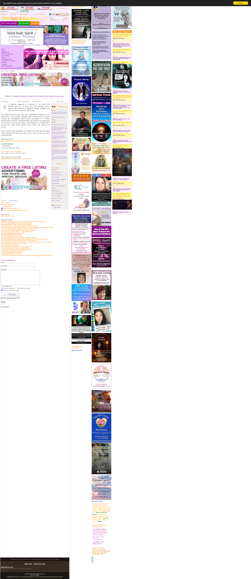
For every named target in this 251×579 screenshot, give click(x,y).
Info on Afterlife (55, 177)
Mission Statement (36, 575)
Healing (94, 551)
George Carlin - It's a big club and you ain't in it (13, 251)
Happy (53, 119)
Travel (100, 519)
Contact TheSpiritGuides (57, 193)
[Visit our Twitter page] (53, 15)
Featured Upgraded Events (97, 526)
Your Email (4, 266)
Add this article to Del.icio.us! (10, 208)
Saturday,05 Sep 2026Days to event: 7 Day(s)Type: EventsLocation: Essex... (98, 542)
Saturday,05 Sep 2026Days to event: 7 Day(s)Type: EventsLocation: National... (100, 530)
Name (2, 262)
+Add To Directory (40, 14)
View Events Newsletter (9, 23)
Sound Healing (106, 517)
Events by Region (5, 55)
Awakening (95, 550)
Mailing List (54, 169)
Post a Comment (5, 151)
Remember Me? (7, 286)
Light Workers (96, 553)
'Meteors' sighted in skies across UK (10, 245)
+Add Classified (24, 14)
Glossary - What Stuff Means (58, 185)
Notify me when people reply (11, 290)
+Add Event (3, 14)
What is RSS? (57, 207)
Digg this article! (7, 206)
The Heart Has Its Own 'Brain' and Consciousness (14, 243)
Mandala (53, 122)
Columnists (4, 64)
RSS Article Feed (58, 205)
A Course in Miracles (97, 505)
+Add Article (13, 14)
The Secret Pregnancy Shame (58, 124)
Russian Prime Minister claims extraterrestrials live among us (16, 224)
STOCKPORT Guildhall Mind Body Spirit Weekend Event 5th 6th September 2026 (122, 36)
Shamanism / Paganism (97, 517)
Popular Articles (98, 548)
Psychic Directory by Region (8, 60)
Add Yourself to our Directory (79, 41)
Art (100, 506)
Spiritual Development (97, 518)
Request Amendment (8, 204)
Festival (100, 509)
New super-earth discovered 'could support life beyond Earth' (16, 249)
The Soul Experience (118, 134)
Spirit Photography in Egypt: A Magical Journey (120, 146)
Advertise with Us (44, 575)
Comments (4, 269)
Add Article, (75, 40)
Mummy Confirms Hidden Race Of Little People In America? (16, 223)
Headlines (12, 71)
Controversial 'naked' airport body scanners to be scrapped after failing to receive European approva (26, 255)
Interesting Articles (105, 551)
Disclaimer (57, 575)
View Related (59, 164)
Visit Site (114, 42)
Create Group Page (56, 172)
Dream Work (95, 509)
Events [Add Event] (99, 504)
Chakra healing (100, 508)
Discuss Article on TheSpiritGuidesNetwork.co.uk (15, 210)
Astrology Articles (100, 549)
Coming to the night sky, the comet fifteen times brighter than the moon (19, 237)
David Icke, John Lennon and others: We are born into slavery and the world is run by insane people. (26, 242)
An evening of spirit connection (120, 62)
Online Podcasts (76, 7)
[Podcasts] (62, 15)
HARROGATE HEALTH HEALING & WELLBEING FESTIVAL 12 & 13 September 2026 (122, 97)
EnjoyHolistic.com (55, 190)
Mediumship (103, 553)
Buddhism (105, 507)
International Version (77, 346)
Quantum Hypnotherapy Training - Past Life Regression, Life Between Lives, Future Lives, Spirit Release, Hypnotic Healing (122, 196)
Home (2, 48)
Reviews (3, 57)
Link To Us (51, 575)
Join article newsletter (9, 288)
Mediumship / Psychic (97, 511)
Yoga (99, 521)
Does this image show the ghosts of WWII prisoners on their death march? (20, 240)
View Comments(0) (16, 151)
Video (79, 40)
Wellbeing (104, 519)
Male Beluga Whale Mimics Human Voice (11, 234)
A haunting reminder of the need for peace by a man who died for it (59, 113)
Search (66, 17)
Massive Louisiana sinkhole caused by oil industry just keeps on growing (59, 137)
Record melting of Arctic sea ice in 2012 (11, 253)
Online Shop (16, 575)
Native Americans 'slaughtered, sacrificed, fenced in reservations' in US (59, 158)
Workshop (95, 521)
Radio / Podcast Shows (6, 65)
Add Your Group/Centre (78, 43)
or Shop (82, 7)
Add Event (34, 23)
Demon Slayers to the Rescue (58, 117)
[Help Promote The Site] (77, 350)
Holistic (108, 509)
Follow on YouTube (56, 195)
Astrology (100, 507)
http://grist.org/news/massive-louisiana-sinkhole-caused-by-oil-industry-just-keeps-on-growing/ (25, 141)
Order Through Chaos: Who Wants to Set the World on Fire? (16, 246)
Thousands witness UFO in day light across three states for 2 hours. (18, 230)
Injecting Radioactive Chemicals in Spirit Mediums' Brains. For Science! (59, 146)
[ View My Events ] (62, 8)
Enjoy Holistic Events (6, 59)
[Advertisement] (34, 89)
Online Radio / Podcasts (57, 174)
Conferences (106, 508)
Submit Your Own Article (7, 216)
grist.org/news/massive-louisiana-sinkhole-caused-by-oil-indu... (17, 158)
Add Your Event (5, 52)
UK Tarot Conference (118, 182)
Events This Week (98, 525)
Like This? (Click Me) (7, 144)
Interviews (3, 62)
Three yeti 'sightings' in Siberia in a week (11, 236)
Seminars (106, 516)
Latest (53, 110)
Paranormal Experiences (98, 554)
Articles (3, 50)
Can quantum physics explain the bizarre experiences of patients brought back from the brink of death (27, 227)
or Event (83, 40)
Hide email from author (24, 288)
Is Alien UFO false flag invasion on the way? (12, 252)
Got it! (240, 3)
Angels (103, 505)
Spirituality (105, 518)
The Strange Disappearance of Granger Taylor (12, 233)
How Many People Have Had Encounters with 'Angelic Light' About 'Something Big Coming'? (24, 239)
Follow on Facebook (56, 198)
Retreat (101, 516)
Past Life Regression (102, 514)
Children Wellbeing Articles (104, 550)
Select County (75, 347)
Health (104, 509)
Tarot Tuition (95, 519)
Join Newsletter (24, 23)
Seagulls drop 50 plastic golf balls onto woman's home (14, 248)
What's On (54, 188)
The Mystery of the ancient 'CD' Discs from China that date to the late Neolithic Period (59, 128)
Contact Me (6, 202)
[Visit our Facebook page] (50, 15)
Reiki (97, 516)
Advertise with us (55, 183)
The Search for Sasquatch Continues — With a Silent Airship (16, 231)
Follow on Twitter (55, 200)
